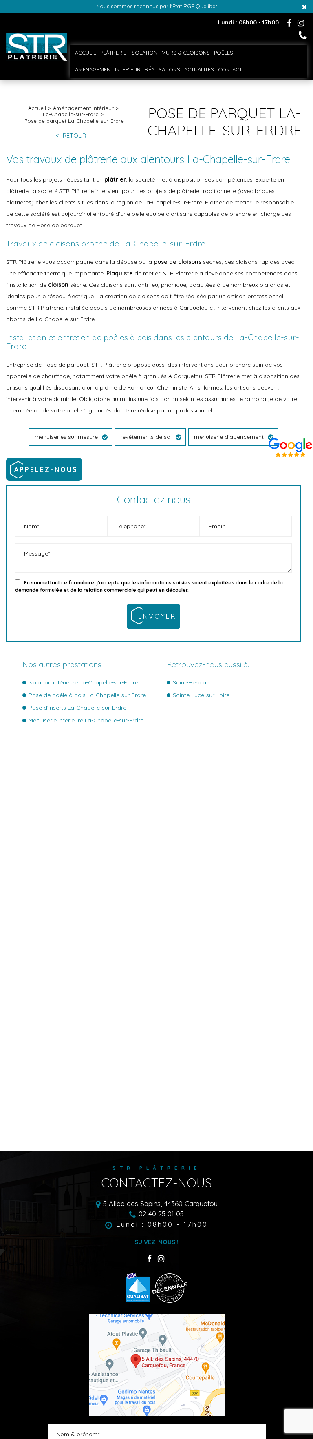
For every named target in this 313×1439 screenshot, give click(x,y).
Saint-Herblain (192, 682)
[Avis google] (290, 446)
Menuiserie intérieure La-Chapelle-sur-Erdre (86, 720)
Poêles (223, 52)
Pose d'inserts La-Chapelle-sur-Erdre (77, 707)
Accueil (85, 52)
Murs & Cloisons (185, 52)
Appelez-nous (46, 469)
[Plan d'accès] (157, 1365)
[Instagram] (301, 23)
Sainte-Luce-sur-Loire (201, 695)
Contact (230, 69)
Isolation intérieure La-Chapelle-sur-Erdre (83, 682)
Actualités (199, 69)
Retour (74, 136)
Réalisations (162, 69)
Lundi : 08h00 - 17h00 (162, 1225)
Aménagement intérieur (108, 69)
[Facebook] (289, 23)
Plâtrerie (113, 52)
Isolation (143, 52)
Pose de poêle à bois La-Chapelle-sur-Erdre (87, 695)
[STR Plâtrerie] (36, 58)
